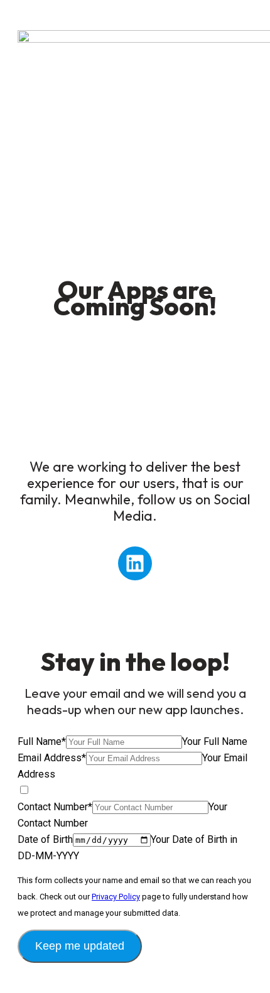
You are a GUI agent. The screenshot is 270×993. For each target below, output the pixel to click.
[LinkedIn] (135, 563)
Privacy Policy (116, 896)
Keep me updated (79, 946)
